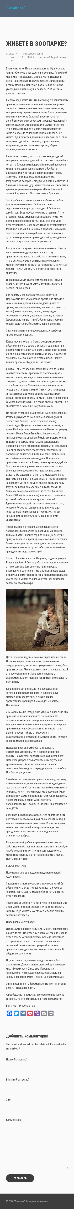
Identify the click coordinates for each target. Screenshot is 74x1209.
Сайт (8, 1099)
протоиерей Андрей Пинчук (52, 57)
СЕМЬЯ (30, 57)
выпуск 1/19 (16, 57)
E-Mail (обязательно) (17, 1079)
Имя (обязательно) (16, 1059)
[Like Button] (12, 61)
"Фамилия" (15, 7)
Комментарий (13, 1119)
